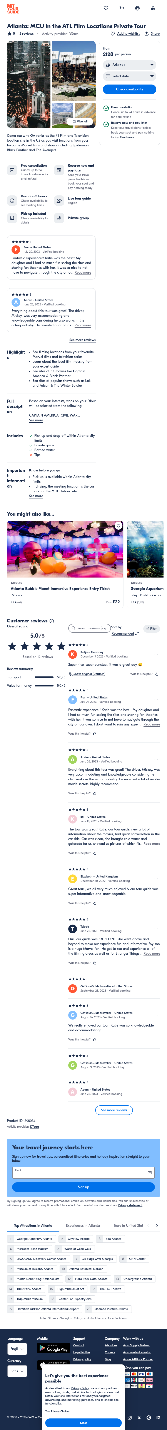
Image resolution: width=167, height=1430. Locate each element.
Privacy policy (82, 1359)
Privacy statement (130, 1205)
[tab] (33, 1226)
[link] (65, 564)
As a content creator (137, 1352)
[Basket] (122, 9)
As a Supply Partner (136, 1345)
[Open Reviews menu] (156, 654)
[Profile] (153, 9)
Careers (110, 1352)
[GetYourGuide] (13, 9)
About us (111, 1345)
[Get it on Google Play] (53, 1348)
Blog (108, 1359)
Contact (78, 1345)
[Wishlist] (106, 9)
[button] (20, 33)
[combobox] (125, 633)
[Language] (137, 8)
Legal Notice (81, 1352)
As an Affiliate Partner (138, 1359)
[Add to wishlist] (118, 526)
